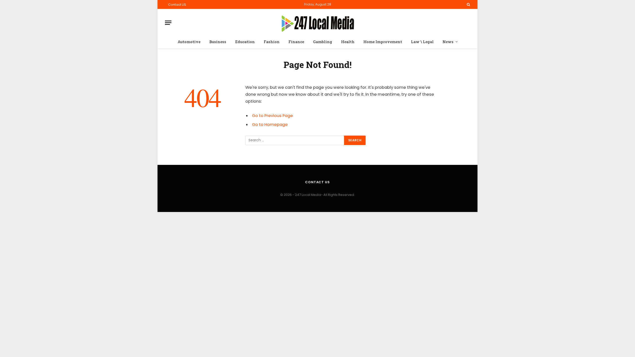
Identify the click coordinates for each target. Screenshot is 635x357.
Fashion (272, 41)
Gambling (322, 41)
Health (347, 41)
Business (217, 41)
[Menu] (168, 22)
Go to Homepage (270, 124)
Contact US (177, 4)
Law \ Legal (422, 41)
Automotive (189, 41)
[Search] (468, 4)
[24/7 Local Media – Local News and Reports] (318, 22)
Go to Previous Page (272, 116)
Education (245, 41)
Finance (296, 41)
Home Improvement (382, 41)
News (448, 41)
